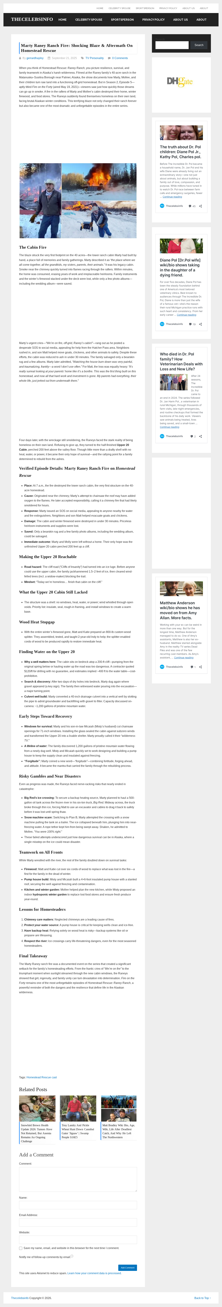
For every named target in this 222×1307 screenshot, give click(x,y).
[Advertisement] (78, 136)
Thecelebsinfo (32, 19)
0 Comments (120, 58)
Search (160, 39)
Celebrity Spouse (120, 8)
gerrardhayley (35, 58)
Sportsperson (145, 8)
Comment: (25, 1163)
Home (100, 8)
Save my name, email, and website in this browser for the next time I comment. (71, 1248)
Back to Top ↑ (202, 1298)
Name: (23, 1197)
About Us (188, 8)
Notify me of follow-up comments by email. (45, 1257)
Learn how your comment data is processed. (94, 1273)
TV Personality (95, 58)
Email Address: (28, 1215)
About (204, 8)
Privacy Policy (168, 8)
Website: (24, 1232)
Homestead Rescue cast (42, 1077)
